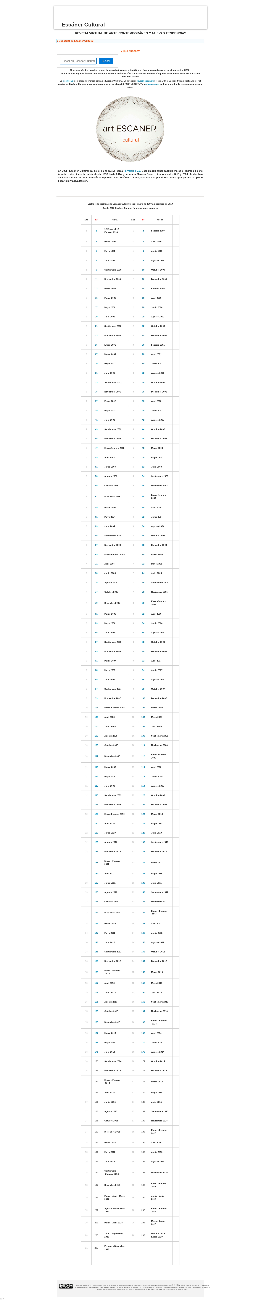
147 (96, 933)
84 (143, 623)
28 (143, 354)
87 (96, 642)
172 (143, 1052)
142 (143, 901)
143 (96, 912)
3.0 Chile (176, 1285)
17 (96, 307)
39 (96, 410)
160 (143, 992)
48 (143, 448)
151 (96, 951)
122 (143, 804)
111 (96, 756)
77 (96, 592)
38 (143, 401)
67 (96, 545)
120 (143, 795)
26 (143, 345)
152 (143, 951)
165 (96, 1022)
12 (143, 279)
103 (96, 717)
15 (96, 298)
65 (96, 535)
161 (96, 1002)
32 (143, 373)
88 (143, 642)
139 (96, 892)
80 (143, 603)
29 (96, 363)
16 (143, 298)
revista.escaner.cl (146, 81)
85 (96, 632)
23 (96, 335)
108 (143, 736)
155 (96, 972)
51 (96, 467)
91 (96, 661)
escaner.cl (68, 81)
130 (143, 842)
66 (143, 535)
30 (143, 363)
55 (96, 485)
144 (143, 912)
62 (143, 517)
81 (96, 614)
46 (143, 438)
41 (96, 420)
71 (96, 564)
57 (96, 496)
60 (143, 507)
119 (96, 795)
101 (96, 707)
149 (96, 942)
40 (143, 410)
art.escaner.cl (152, 84)
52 (143, 467)
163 (96, 1011)
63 (96, 526)
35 (96, 392)
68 (143, 545)
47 (96, 448)
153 (96, 961)
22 (143, 326)
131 (96, 851)
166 (143, 1022)
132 (143, 851)
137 (96, 883)
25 (96, 345)
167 (96, 1033)
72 (143, 564)
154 (143, 961)
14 (143, 288)
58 (143, 496)
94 (143, 670)
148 (143, 933)
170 (143, 1042)
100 (143, 698)
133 (96, 862)
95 (96, 679)
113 (96, 767)
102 (143, 707)
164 (143, 1011)
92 (143, 661)
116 (143, 776)
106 (143, 726)
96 (143, 679)
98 (143, 689)
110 (143, 745)
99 (96, 698)
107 (96, 736)
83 (96, 623)
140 (143, 892)
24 (143, 335)
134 (143, 862)
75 (96, 582)
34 (143, 382)
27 (96, 354)
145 (96, 923)
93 (96, 670)
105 (96, 726)
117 (96, 786)
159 (96, 992)
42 (143, 420)
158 (143, 983)
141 (96, 901)
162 (143, 1002)
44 (143, 429)
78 (143, 592)
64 (143, 526)
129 (96, 842)
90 (143, 651)
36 (143, 392)
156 (143, 972)
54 (143, 476)
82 (143, 614)
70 (143, 554)
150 (143, 942)
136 (143, 873)
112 (143, 756)
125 (96, 823)
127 (96, 833)
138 (143, 883)
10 (143, 270)
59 (96, 507)
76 (143, 582)
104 (143, 717)
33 (96, 382)
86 (143, 632)
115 (96, 776)
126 (143, 823)
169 (96, 1042)
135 (96, 873)
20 (143, 316)
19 (96, 316)
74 (143, 573)
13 (96, 288)
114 (143, 767)
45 (96, 438)
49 (96, 457)
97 (96, 689)
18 (143, 307)
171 (96, 1052)
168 (143, 1033)
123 (96, 814)
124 (143, 814)
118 (143, 786)
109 (96, 745)
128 (143, 833)
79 (96, 603)
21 (96, 326)
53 (96, 476)
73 (96, 573)
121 (96, 804)
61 (96, 517)
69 (96, 554)
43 (96, 429)
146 (143, 923)
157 (96, 983)
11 (96, 279)
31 (96, 373)
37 (96, 401)
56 (143, 485)
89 (96, 651)
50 (143, 457)
